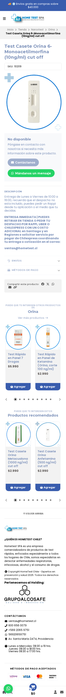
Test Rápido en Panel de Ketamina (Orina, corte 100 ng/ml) (47, 362)
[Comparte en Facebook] (43, 284)
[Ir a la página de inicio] (4, 692)
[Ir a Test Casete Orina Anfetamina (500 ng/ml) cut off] (47, 434)
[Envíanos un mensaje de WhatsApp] (8, 688)
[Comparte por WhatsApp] (53, 284)
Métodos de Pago (25, 270)
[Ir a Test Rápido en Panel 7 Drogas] (18, 337)
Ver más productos (31, 318)
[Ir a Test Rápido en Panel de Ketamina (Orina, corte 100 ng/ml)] (47, 337)
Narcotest (37, 29)
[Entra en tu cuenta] (55, 692)
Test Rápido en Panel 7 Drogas (17, 358)
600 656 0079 (17, 625)
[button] (15, 287)
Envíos (17, 260)
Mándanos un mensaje (32, 173)
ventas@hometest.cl (22, 621)
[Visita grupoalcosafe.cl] (33, 594)
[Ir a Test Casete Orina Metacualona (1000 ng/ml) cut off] (18, 434)
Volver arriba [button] (34, 514)
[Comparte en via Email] (10, 287)
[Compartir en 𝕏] (48, 284)
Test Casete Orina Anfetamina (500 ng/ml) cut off (47, 459)
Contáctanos (24, 162)
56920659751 (17, 634)
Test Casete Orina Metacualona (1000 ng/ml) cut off (18, 459)
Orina (51, 29)
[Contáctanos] (62, 692)
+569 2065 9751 (18, 630)
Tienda (22, 29)
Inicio (10, 29)
